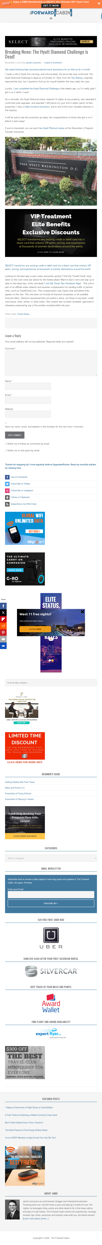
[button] (36, 614)
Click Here (35, 629)
